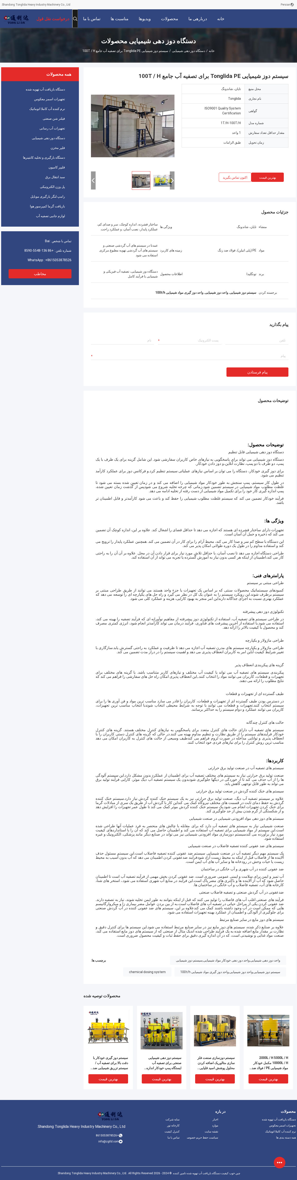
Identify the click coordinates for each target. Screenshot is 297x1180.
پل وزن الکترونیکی (52, 187)
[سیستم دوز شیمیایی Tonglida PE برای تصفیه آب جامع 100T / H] (132, 126)
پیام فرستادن (257, 372)
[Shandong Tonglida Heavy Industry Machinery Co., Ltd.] (16, 18)
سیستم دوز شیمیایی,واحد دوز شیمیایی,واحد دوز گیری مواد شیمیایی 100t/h (230, 972)
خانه (212, 51)
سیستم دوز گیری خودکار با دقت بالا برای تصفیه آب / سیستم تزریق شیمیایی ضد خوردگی (110, 1063)
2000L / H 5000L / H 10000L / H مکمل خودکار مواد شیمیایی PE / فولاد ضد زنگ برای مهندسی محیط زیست (270, 1063)
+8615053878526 (58, 260)
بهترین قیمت (267, 177)
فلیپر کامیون (56, 167)
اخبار (215, 1119)
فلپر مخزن (58, 148)
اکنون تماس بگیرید (235, 177)
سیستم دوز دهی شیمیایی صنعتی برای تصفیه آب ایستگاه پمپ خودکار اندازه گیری (163, 1063)
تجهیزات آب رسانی (52, 128)
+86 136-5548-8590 (39, 250)
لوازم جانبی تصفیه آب (50, 216)
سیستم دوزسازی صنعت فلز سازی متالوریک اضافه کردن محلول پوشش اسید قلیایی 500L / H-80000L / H (216, 1063)
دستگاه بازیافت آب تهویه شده (45, 89)
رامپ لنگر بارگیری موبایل (47, 196)
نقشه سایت (211, 1131)
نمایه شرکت (172, 1119)
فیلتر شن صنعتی (54, 118)
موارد (215, 1125)
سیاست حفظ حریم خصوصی (202, 1137)
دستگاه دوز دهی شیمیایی (188, 51)
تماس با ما (174, 1137)
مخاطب (40, 274)
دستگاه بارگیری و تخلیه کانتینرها (44, 157)
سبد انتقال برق (55, 177)
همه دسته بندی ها (286, 1137)
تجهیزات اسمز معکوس (49, 99)
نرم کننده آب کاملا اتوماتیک (47, 109)
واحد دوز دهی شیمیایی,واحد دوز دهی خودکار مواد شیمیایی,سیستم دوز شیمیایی (228, 960)
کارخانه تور (173, 1125)
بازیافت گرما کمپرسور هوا (47, 206)
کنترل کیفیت (172, 1131)
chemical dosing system (147, 972)
